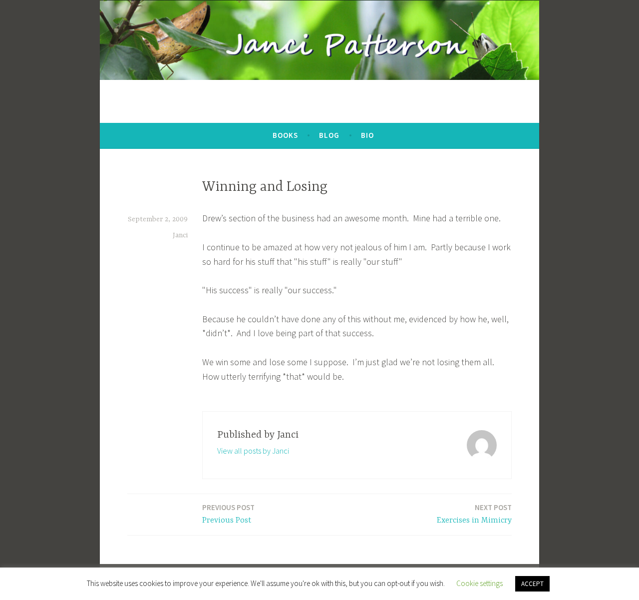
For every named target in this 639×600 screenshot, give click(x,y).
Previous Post (228, 514)
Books (285, 135)
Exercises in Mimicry (474, 514)
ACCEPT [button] (532, 584)
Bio (367, 135)
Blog (329, 135)
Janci (180, 235)
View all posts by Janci (253, 451)
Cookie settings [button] (479, 583)
